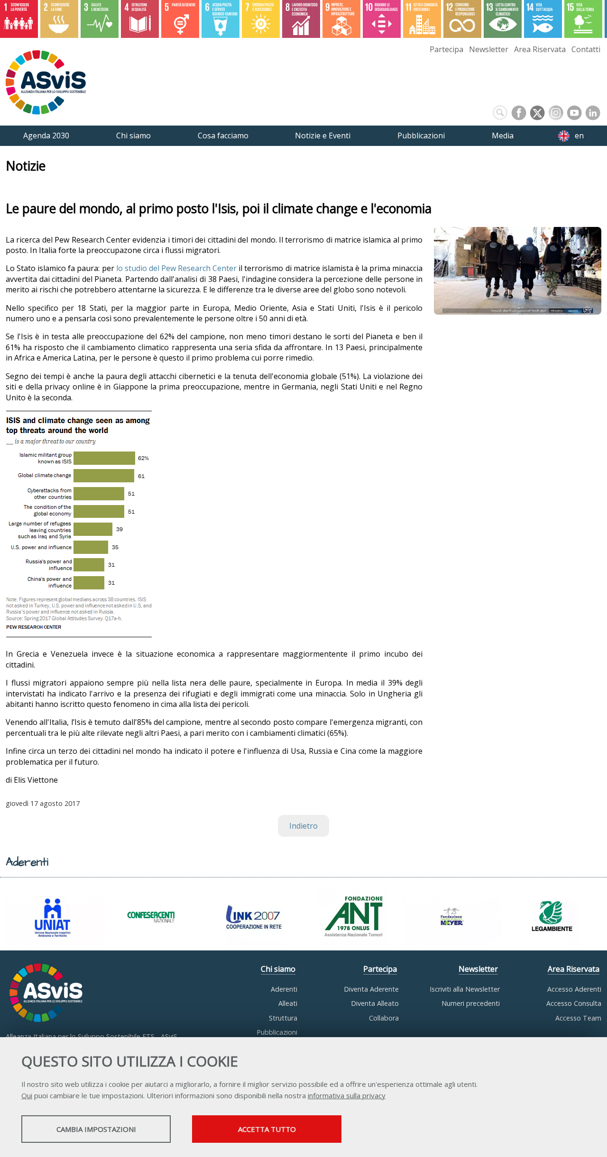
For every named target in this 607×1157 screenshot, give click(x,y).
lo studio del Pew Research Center (177, 268)
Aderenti (284, 989)
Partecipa (446, 49)
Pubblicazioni (277, 1032)
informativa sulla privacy (347, 1095)
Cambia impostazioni (96, 1129)
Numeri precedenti (470, 1003)
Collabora (384, 1017)
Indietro (303, 826)
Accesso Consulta (573, 1003)
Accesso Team (578, 1017)
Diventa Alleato (375, 1003)
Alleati (287, 1003)
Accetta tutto (267, 1129)
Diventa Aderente (371, 989)
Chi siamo (278, 969)
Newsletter (488, 49)
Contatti (585, 49)
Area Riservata (540, 49)
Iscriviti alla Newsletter (465, 989)
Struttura (283, 1017)
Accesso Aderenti (574, 989)
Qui (26, 1095)
